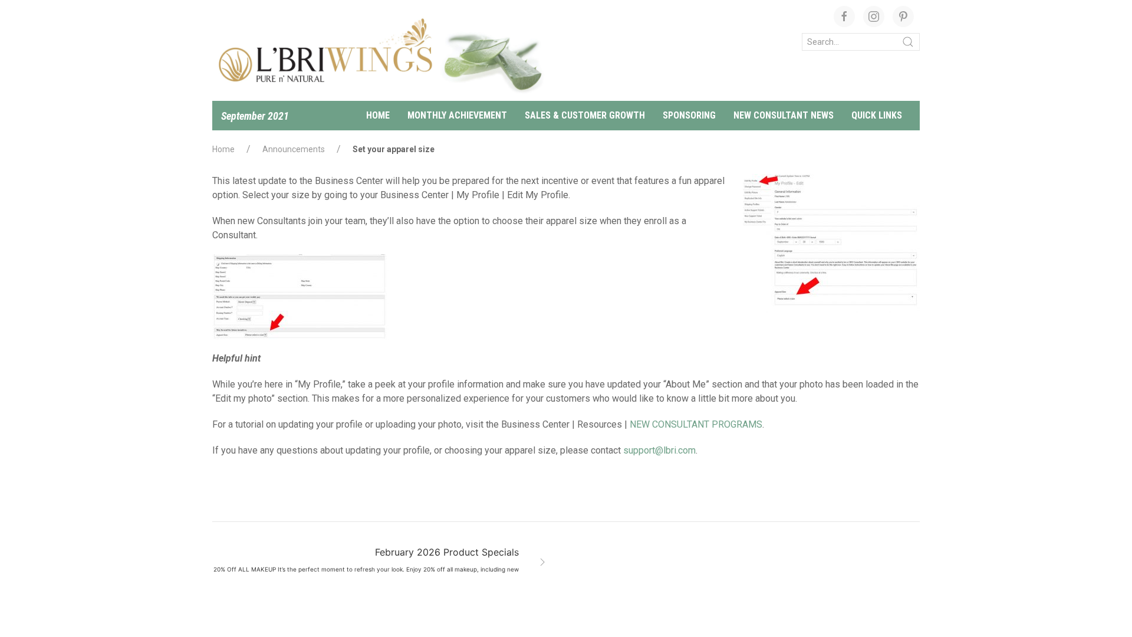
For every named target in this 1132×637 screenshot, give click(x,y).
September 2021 (255, 116)
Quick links (876, 115)
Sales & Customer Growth (585, 115)
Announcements (293, 149)
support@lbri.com (659, 450)
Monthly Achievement (457, 115)
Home (378, 115)
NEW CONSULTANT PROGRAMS (696, 424)
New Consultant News (783, 115)
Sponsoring (689, 115)
